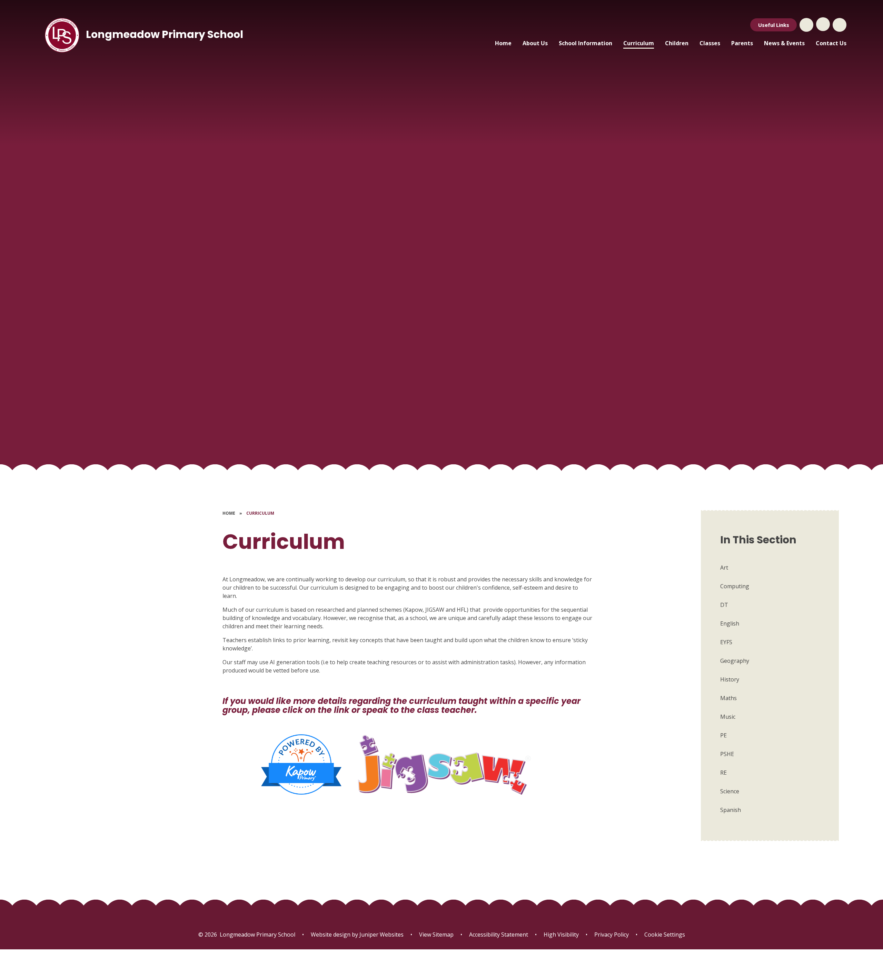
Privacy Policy (611, 934)
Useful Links (773, 24)
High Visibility (561, 934)
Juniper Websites (381, 934)
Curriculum (260, 513)
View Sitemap (436, 934)
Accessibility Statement (498, 934)
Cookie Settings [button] (664, 934)
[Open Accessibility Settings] (839, 25)
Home (228, 513)
